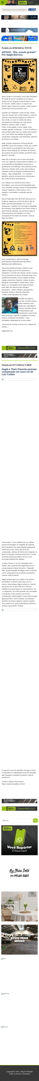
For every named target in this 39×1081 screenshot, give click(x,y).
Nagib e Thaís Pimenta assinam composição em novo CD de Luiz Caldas (19, 372)
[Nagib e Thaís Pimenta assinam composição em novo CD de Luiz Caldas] (19, 458)
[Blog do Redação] (19, 2)
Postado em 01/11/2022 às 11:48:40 (16, 365)
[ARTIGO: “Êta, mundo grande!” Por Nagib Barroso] (19, 76)
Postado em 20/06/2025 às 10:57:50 (16, 48)
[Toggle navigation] (2, 2)
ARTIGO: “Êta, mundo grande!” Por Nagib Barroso (19, 53)
